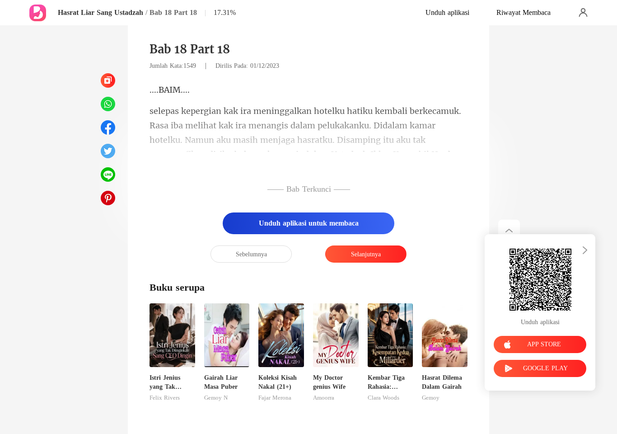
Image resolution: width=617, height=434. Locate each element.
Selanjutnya (366, 254)
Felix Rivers (165, 398)
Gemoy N (216, 398)
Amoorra (323, 398)
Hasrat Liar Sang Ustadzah (100, 12)
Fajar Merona (274, 398)
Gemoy (430, 398)
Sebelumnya (251, 254)
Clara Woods (383, 398)
